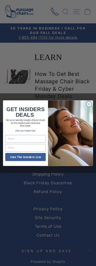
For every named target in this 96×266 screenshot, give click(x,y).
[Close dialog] (89, 104)
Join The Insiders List (25, 156)
